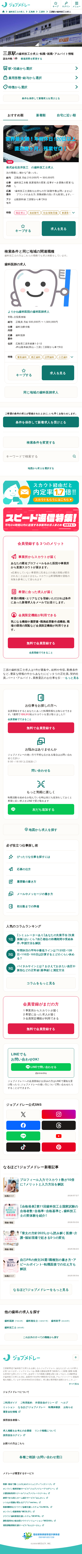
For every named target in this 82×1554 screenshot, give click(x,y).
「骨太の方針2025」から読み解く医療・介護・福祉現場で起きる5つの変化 (48, 1235)
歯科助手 (60, 1320)
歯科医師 (14, 1320)
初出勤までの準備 (28, 906)
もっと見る (72, 678)
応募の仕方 (24, 869)
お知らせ (68, 1407)
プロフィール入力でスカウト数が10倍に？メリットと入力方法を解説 (47, 1181)
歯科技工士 (14, 1327)
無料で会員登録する (41, 643)
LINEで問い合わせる (43, 1067)
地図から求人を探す (43, 829)
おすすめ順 (15, 115)
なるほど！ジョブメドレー (31, 1407)
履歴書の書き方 (26, 881)
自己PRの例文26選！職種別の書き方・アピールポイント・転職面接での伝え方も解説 (48, 1264)
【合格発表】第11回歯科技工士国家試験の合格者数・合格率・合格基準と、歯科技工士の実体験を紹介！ (49, 1211)
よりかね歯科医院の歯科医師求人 (28, 311)
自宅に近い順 (66, 115)
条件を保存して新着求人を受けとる (41, 98)
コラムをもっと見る (41, 983)
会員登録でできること (41, 652)
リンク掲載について (45, 1430)
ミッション (9, 1407)
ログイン (66, 6)
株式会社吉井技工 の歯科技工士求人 (30, 167)
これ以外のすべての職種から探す (41, 1337)
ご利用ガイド (10, 1402)
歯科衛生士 (37, 1320)
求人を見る (59, 228)
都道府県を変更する (31, 58)
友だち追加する (43, 809)
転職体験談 (54, 1407)
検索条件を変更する (41, 442)
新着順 (41, 115)
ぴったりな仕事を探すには (33, 856)
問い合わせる (41, 770)
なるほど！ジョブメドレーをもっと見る (41, 1289)
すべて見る (74, 1383)
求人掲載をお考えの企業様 (17, 1430)
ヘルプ (64, 1402)
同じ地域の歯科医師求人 (40, 392)
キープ (56, 6)
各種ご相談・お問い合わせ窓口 (41, 1457)
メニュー (77, 6)
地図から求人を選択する (41, 468)
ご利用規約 (26, 1402)
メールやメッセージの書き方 (35, 894)
